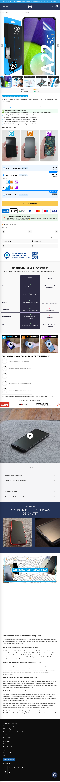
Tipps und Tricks (7, 737)
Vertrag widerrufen (9, 759)
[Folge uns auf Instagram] (14, 768)
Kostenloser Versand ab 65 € (39, 1)
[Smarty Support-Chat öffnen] (55, 775)
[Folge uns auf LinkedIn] (9, 772)
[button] (6, 82)
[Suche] (7, 6)
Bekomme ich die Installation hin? (14, 475)
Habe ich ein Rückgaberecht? (13, 491)
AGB (4, 744)
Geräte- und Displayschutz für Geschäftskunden (15, 732)
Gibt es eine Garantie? (11, 486)
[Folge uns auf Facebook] (5, 768)
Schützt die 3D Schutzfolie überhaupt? (15, 480)
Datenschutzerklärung (8, 747)
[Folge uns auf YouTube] (22, 768)
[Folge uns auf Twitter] (9, 768)
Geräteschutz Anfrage (8, 726)
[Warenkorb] (56, 6)
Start (1, 12)
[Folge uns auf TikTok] (5, 772)
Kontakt (5, 734)
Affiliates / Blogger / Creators (10, 729)
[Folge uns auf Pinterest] (18, 768)
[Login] (52, 6)
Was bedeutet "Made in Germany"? (14, 496)
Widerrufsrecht (7, 752)
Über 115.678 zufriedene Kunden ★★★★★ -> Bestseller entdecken (17, 1)
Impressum (6, 749)
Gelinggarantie (6, 755)
